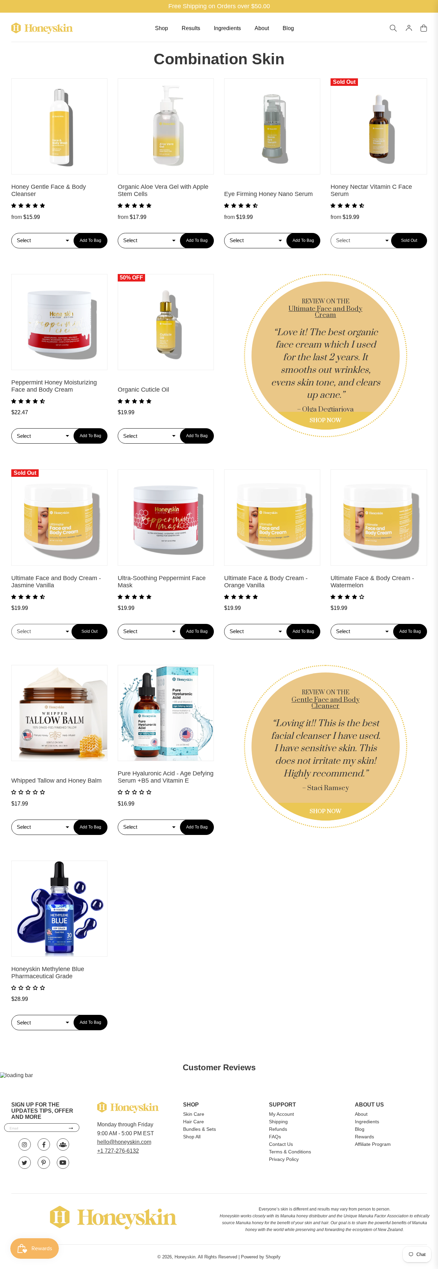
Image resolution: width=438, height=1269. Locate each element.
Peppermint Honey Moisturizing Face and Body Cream (54, 386)
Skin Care (193, 1114)
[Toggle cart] (424, 28)
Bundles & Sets (199, 1129)
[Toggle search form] (393, 28)
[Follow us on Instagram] (24, 1144)
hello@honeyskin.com (124, 1142)
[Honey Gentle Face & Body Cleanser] (59, 126)
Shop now (325, 420)
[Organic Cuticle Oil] (166, 322)
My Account (281, 1114)
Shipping (278, 1121)
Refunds (278, 1129)
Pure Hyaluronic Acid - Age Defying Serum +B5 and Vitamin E (166, 777)
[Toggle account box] (408, 28)
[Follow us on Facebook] (44, 1144)
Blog (288, 28)
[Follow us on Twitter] (24, 1162)
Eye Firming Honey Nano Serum (268, 194)
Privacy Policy (284, 1159)
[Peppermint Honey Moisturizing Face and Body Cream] (59, 322)
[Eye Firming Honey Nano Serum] (272, 126)
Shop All (192, 1136)
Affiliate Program (373, 1144)
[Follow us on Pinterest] (44, 1162)
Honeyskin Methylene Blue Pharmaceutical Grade (47, 973)
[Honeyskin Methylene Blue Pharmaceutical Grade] (59, 909)
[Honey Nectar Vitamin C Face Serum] (379, 126)
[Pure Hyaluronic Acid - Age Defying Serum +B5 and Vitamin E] (166, 713)
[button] (28, 205)
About (262, 28)
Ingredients (227, 28)
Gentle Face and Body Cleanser (326, 703)
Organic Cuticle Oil (143, 389)
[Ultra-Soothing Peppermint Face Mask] (166, 517)
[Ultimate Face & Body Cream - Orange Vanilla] (272, 517)
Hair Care (193, 1121)
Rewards (364, 1136)
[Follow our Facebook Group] (63, 1144)
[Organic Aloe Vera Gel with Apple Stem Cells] (166, 126)
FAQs (275, 1136)
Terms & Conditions (290, 1151)
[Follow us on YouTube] (63, 1162)
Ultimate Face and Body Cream (325, 312)
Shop (161, 28)
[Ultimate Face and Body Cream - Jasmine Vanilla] (59, 517)
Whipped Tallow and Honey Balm (56, 780)
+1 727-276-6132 (118, 1151)
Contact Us (281, 1144)
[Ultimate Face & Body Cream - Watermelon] (379, 517)
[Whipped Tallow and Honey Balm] (59, 713)
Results (191, 28)
